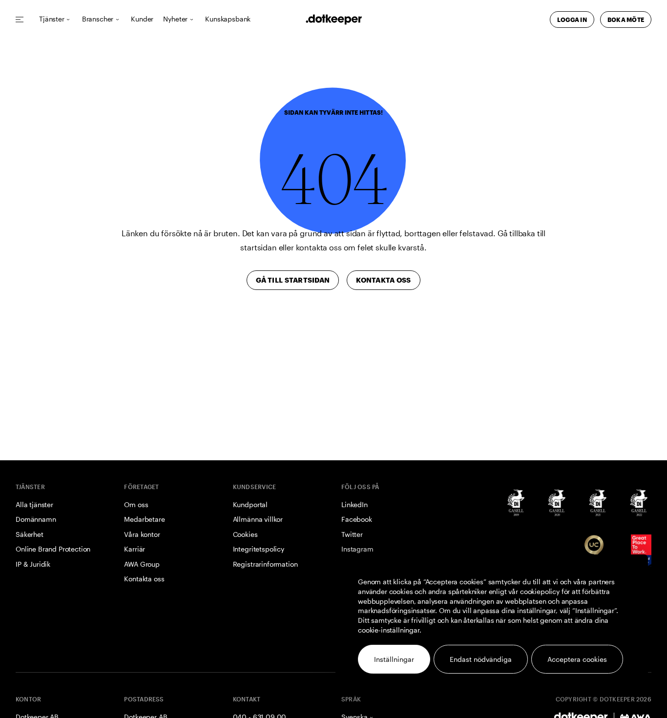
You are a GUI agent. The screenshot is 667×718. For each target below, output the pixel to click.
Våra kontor (142, 534)
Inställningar (394, 659)
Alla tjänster (34, 504)
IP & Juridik (33, 564)
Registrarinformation (265, 564)
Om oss (136, 504)
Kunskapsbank (227, 19)
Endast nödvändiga (481, 659)
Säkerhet (29, 534)
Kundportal (250, 504)
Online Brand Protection (53, 549)
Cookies (245, 534)
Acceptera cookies (577, 659)
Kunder (142, 19)
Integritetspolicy (258, 549)
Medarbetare (144, 519)
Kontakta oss (144, 578)
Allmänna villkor (258, 519)
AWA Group (142, 564)
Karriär (134, 549)
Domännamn (36, 519)
